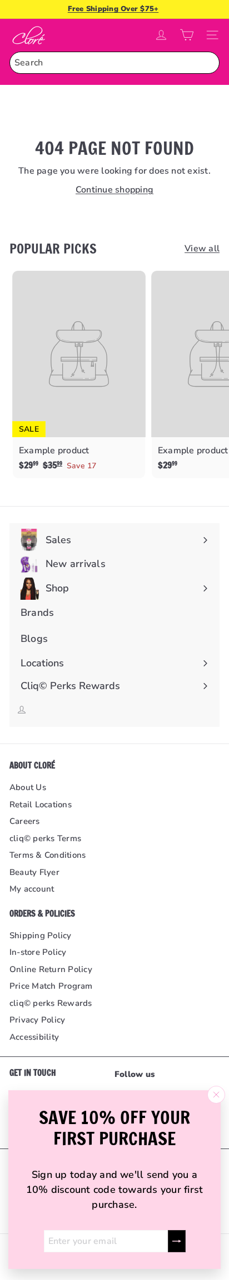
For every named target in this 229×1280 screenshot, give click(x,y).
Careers (24, 821)
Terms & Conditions (47, 855)
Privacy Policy (37, 1019)
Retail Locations (40, 804)
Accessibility (34, 1037)
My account (31, 888)
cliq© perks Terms (45, 838)
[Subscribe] (177, 1241)
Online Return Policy (50, 969)
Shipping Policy (40, 935)
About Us (27, 787)
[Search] (208, 63)
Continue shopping (114, 190)
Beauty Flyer (34, 872)
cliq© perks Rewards (50, 1003)
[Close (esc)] (216, 1095)
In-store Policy (38, 952)
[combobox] (114, 63)
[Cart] (187, 35)
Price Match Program (51, 985)
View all (202, 248)
